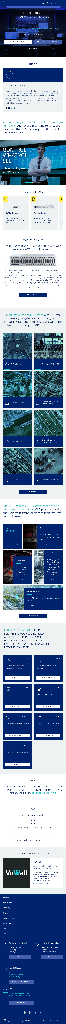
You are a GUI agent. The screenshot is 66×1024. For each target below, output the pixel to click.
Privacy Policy (8, 923)
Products (6, 897)
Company (6, 908)
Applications (7, 902)
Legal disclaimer (9, 918)
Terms (5, 934)
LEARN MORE (11, 108)
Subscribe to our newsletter (33, 815)
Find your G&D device (16, 41)
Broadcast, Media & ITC (50, 364)
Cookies (6, 928)
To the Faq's (47, 706)
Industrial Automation (19, 403)
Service (5, 913)
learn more (20, 1002)
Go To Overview (31, 491)
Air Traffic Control (17, 364)
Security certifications (47, 41)
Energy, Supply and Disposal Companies (49, 441)
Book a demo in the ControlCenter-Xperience (33, 827)
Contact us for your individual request (33, 839)
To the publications (16, 764)
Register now (16, 677)
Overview (47, 735)
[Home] (14, 3)
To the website (39, 884)
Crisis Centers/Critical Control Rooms (50, 403)
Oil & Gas (14, 480)
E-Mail (18, 957)
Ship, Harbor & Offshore (20, 441)
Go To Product (32, 294)
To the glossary (47, 677)
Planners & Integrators (50, 480)
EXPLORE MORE (9, 176)
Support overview (20, 982)
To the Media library (16, 735)
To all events (16, 706)
